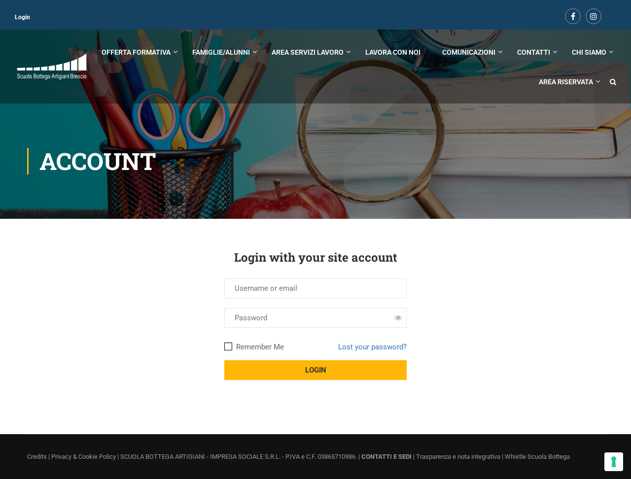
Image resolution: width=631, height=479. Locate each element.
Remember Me (259, 346)
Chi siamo (589, 52)
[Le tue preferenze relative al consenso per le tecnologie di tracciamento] (613, 461)
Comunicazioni (468, 52)
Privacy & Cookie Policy (83, 456)
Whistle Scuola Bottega (537, 456)
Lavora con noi (393, 52)
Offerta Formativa (136, 52)
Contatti (533, 52)
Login (22, 17)
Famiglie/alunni (221, 52)
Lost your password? (372, 346)
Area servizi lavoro (308, 52)
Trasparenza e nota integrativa (458, 456)
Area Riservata (566, 82)
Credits (37, 456)
